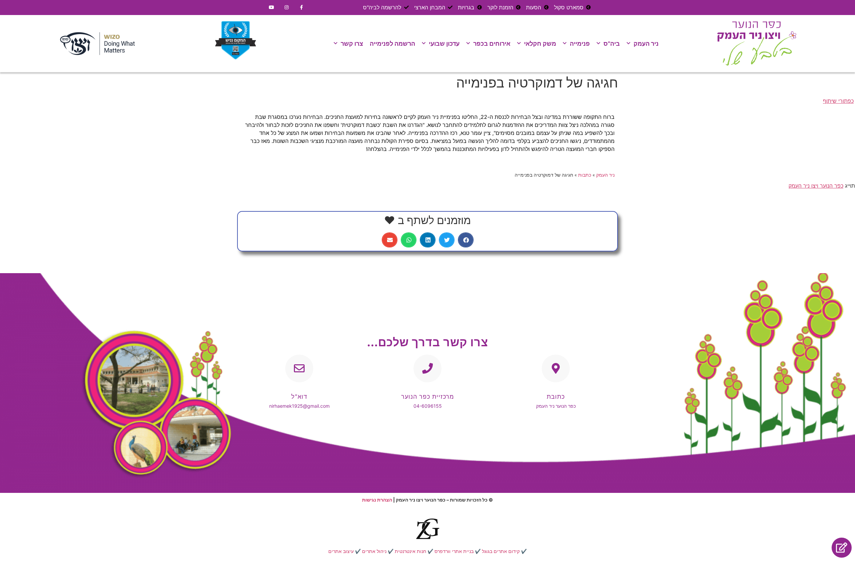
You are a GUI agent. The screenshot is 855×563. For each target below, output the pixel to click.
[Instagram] (286, 7)
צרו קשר (352, 43)
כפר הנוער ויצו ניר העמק (816, 185)
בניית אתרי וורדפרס (454, 551)
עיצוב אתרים (341, 551)
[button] (466, 239)
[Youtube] (271, 7)
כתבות (584, 175)
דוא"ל (299, 396)
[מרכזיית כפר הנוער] (427, 368)
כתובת (556, 396)
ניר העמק (646, 43)
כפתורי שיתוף (838, 101)
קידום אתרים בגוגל (501, 551)
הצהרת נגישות (377, 500)
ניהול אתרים (374, 551)
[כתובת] (555, 368)
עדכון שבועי (444, 43)
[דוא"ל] (299, 368)
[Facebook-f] (301, 7)
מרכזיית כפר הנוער (427, 396)
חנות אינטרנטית (410, 551)
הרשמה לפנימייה (392, 43)
